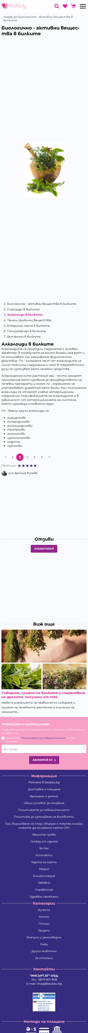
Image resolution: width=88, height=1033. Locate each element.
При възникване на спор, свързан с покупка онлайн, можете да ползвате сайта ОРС (44, 826)
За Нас (44, 848)
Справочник (44, 889)
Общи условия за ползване (44, 803)
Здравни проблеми (44, 896)
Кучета (44, 910)
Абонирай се (42, 759)
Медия (44, 869)
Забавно (44, 882)
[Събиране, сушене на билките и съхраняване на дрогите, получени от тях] (44, 659)
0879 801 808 (47, 979)
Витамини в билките (24, 336)
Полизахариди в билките (26, 331)
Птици (44, 923)
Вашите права (44, 834)
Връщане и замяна (44, 796)
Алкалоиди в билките (25, 314)
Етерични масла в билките (28, 326)
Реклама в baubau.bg (44, 782)
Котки (44, 916)
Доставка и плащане (44, 789)
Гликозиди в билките (23, 309)
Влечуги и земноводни (44, 937)
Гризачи (44, 930)
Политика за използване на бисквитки (44, 817)
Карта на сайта (44, 862)
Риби (44, 944)
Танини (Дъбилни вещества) (29, 320)
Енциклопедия (44, 876)
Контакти (44, 855)
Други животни (44, 951)
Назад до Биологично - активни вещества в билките (38, 18)
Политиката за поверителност (43, 737)
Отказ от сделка (44, 841)
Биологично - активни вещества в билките (41, 304)
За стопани (44, 958)
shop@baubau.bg (49, 983)
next (82, 673)
